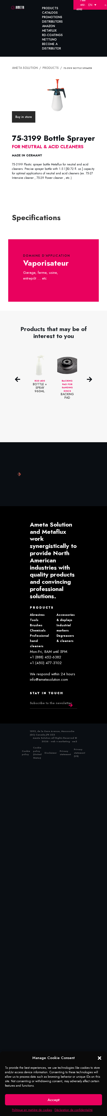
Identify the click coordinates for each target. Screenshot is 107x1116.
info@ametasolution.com (49, 678)
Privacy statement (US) (79, 752)
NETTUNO (49, 39)
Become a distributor (51, 46)
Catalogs (50, 12)
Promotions (52, 17)
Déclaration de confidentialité (73, 1110)
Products (50, 8)
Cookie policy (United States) (37, 751)
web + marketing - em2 (64, 740)
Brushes (36, 624)
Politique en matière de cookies (32, 1110)
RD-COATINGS (52, 35)
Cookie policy (26, 751)
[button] (99, 1057)
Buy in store (23, 116)
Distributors (52, 21)
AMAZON (48, 26)
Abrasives (37, 613)
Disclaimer (51, 751)
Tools (34, 619)
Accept (53, 1100)
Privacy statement (65, 751)
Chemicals (38, 629)
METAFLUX (49, 30)
